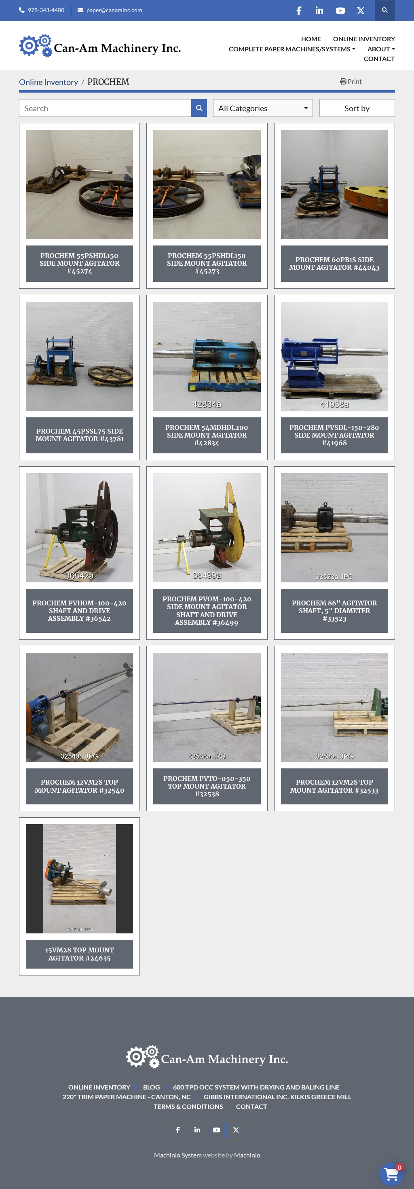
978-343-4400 (46, 10)
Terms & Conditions (188, 1106)
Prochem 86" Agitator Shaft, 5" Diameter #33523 (334, 610)
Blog (151, 1087)
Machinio (247, 1155)
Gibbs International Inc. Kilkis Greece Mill (277, 1096)
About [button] (379, 49)
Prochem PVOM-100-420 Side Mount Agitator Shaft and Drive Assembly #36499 (207, 610)
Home (311, 38)
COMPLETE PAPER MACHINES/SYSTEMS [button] (290, 49)
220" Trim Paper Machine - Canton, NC (127, 1096)
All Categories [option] (243, 108)
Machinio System (178, 1155)
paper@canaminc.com (114, 10)
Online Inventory (364, 38)
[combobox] (263, 108)
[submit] (199, 108)
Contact (379, 58)
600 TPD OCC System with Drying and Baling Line (256, 1087)
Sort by (357, 108)
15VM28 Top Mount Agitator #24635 (79, 954)
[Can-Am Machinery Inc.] (207, 1056)
